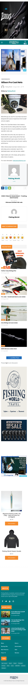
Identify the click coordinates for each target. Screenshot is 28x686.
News (2, 643)
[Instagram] (13, 601)
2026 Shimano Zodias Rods (9, 349)
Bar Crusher (4, 663)
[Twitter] (6, 601)
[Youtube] (9, 601)
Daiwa (15, 663)
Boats (10, 663)
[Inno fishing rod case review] (14, 312)
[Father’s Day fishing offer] (14, 260)
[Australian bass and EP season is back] (5, 614)
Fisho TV (3, 652)
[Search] (25, 41)
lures (12, 665)
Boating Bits (4, 646)
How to (16, 643)
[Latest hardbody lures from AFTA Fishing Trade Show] (5, 630)
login (6, 363)
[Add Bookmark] (25, 188)
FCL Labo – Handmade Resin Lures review (13, 297)
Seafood (23, 665)
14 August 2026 (5, 273)
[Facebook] (2, 601)
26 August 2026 (16, 615)
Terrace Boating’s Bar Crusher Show (17, 620)
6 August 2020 (16, 87)
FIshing (3, 665)
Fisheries (20, 663)
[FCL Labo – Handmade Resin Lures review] (14, 286)
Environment (18, 646)
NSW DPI (17, 665)
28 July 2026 (5, 325)
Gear (3, 268)
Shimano (4, 668)
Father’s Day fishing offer (8, 271)
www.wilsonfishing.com (19, 160)
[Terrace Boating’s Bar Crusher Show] (5, 622)
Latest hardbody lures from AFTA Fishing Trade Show (18, 629)
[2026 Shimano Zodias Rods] (14, 338)
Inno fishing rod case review (9, 323)
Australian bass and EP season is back (18, 612)
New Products (5, 79)
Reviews (17, 652)
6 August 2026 (5, 299)
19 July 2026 (5, 350)
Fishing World (8, 87)
